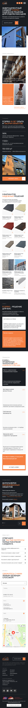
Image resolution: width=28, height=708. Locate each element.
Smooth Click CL (5, 495)
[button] (19, 108)
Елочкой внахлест (6, 219)
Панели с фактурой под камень (18, 256)
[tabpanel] (14, 616)
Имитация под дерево (5, 256)
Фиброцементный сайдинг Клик (6, 235)
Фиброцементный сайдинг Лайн (18, 217)
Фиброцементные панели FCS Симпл (7, 272)
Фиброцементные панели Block (18, 254)
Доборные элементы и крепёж (19, 291)
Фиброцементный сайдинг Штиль (6, 254)
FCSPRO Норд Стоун (7, 290)
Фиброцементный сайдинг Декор (18, 235)
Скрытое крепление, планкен (18, 220)
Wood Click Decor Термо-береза (14, 496)
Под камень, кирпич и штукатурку (6, 275)
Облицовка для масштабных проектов (20, 275)
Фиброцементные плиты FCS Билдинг (19, 272)
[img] (4, 3)
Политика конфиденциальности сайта (14, 702)
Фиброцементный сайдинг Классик (6, 217)
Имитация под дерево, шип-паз (7, 238)
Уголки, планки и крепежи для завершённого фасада (19, 294)
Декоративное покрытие (19, 237)
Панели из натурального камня (6, 292)
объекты (15, 499)
